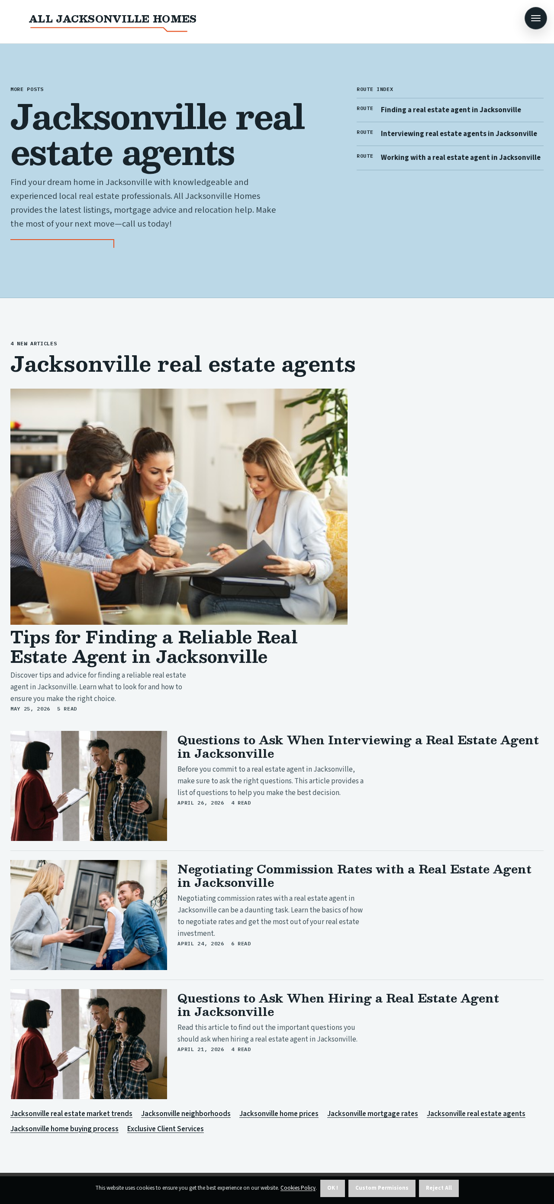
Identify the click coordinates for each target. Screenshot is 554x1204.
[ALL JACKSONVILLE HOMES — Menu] (536, 18)
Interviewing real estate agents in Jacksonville (459, 134)
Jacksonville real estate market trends (71, 1114)
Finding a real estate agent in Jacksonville (451, 110)
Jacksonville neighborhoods (186, 1114)
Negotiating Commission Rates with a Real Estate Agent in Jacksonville (354, 875)
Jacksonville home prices (279, 1114)
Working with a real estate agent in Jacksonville (461, 158)
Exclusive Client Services (165, 1129)
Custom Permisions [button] (382, 1188)
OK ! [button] (332, 1188)
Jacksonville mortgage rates (372, 1114)
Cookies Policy (298, 1188)
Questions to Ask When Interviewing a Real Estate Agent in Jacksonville (358, 746)
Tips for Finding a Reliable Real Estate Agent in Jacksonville (154, 646)
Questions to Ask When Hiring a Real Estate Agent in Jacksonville (338, 1004)
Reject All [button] (439, 1188)
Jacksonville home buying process (64, 1129)
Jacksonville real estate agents (476, 1114)
